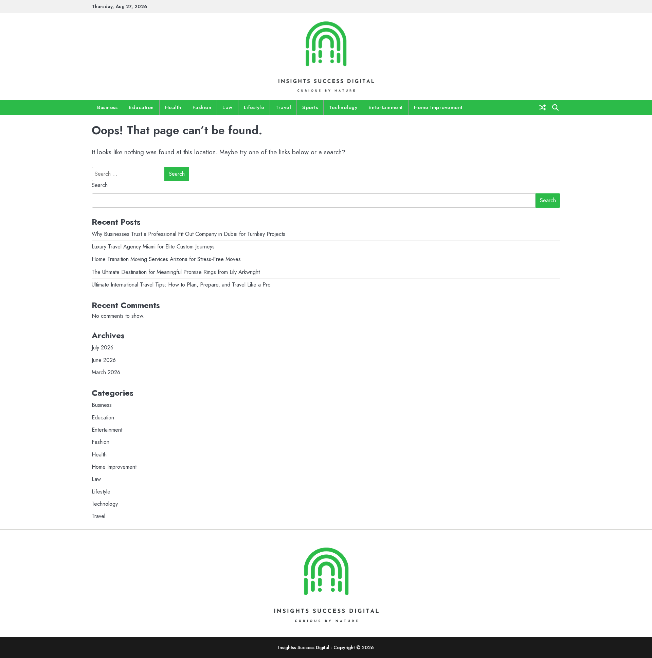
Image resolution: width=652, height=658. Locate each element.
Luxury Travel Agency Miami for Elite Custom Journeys (153, 246)
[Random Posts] (542, 107)
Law (227, 107)
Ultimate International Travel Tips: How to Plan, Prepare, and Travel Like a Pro (181, 285)
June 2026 (104, 360)
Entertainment (385, 107)
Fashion (202, 107)
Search (100, 185)
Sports (310, 107)
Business (107, 107)
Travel (283, 107)
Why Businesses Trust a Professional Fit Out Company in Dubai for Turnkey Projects (188, 234)
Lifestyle (254, 107)
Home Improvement (438, 107)
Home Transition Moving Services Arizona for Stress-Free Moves (166, 259)
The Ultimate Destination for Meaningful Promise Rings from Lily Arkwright (176, 272)
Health (173, 107)
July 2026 (102, 347)
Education (141, 107)
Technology (343, 107)
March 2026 (106, 372)
